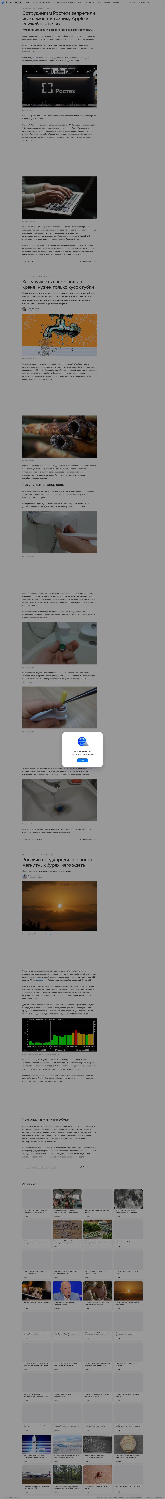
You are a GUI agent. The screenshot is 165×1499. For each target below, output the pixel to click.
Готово (82, 760)
